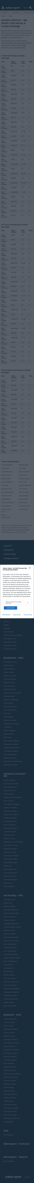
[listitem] (17, 602)
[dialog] (17, 591)
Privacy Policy (28, 614)
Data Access (17, 614)
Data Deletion (6, 614)
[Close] (30, 568)
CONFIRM (10, 608)
